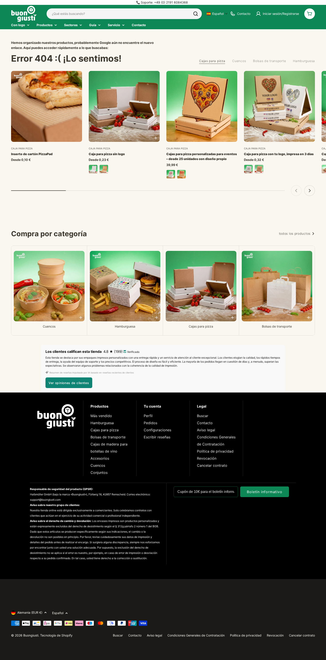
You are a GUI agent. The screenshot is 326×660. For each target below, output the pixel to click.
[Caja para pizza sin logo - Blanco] (93, 169)
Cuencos (97, 465)
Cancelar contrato (212, 465)
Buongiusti (30, 635)
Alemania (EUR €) (29, 612)
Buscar (202, 416)
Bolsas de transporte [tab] (269, 61)
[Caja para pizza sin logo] (124, 106)
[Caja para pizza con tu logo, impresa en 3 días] (279, 106)
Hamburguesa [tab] (304, 61)
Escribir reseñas (157, 437)
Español (57, 613)
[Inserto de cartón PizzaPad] (46, 106)
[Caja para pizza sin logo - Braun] (103, 169)
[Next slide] (309, 190)
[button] (217, 13)
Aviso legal (206, 430)
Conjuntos (99, 472)
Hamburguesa (102, 423)
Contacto (205, 423)
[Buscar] (195, 13)
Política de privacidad (215, 451)
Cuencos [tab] (239, 61)
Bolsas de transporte (108, 437)
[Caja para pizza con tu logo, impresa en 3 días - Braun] (259, 169)
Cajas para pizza (104, 430)
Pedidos (150, 423)
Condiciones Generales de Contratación (196, 635)
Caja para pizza (22, 148)
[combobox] (124, 13)
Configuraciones (157, 430)
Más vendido (101, 416)
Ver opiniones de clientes (69, 383)
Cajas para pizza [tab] (212, 61)
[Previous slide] (296, 190)
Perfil (148, 416)
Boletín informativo (264, 492)
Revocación (206, 458)
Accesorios (99, 458)
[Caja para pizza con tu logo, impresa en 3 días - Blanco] (248, 169)
